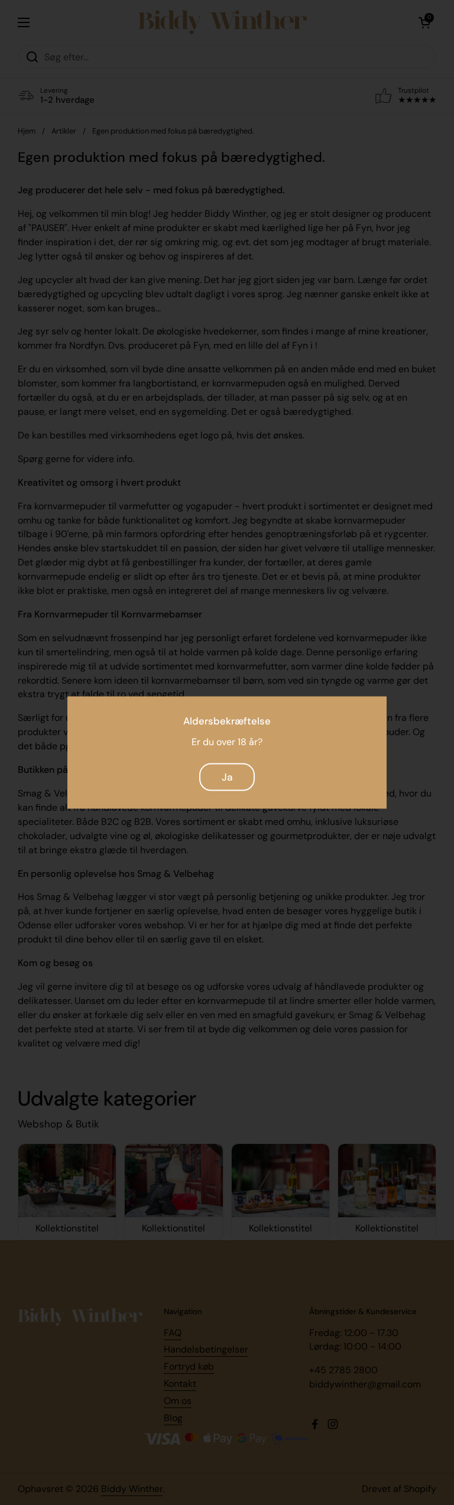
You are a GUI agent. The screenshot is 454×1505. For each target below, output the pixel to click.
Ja (227, 777)
